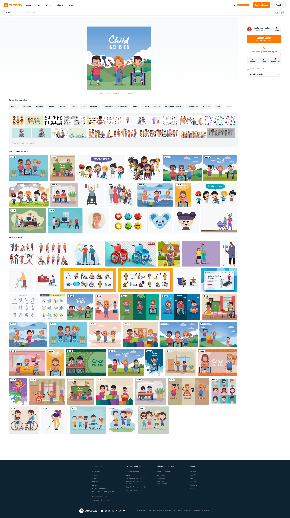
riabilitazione (192, 106)
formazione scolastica (173, 106)
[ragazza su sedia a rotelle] (182, 168)
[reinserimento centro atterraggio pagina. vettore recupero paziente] (219, 280)
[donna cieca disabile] (54, 420)
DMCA (128, 475)
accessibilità (108, 106)
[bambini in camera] (47, 391)
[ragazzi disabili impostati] (88, 420)
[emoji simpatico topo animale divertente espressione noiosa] (159, 220)
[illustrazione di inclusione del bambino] (80, 307)
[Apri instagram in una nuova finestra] (106, 511)
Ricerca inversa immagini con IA (103, 492)
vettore (218, 106)
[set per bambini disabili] (223, 391)
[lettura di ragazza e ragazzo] (180, 362)
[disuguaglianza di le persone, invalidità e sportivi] (21, 254)
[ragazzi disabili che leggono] (180, 307)
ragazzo (63, 106)
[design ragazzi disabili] (188, 391)
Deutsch (193, 482)
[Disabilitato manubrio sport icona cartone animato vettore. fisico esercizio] (92, 195)
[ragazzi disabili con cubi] (114, 391)
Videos (48, 5)
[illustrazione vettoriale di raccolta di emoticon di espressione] (128, 220)
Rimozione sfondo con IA (101, 497)
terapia (157, 106)
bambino (14, 106)
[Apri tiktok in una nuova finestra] (117, 511)
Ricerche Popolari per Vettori (134, 483)
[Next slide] (234, 106)
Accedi (278, 5)
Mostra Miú (221, 133)
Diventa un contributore (162, 483)
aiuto (135, 106)
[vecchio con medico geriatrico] (65, 220)
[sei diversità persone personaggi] (121, 195)
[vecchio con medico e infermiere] (27, 220)
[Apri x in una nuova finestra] (120, 511)
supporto (206, 106)
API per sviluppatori (99, 488)
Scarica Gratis (263, 38)
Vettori (28, 5)
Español (193, 475)
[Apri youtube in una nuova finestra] (124, 511)
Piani (234, 5)
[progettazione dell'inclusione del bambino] (220, 168)
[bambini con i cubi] (140, 334)
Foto (39, 5)
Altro (192, 488)
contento (51, 106)
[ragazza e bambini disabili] (105, 334)
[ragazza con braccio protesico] (18, 391)
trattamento (123, 106)
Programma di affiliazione (135, 478)
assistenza (94, 106)
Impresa (95, 482)
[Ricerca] (276, 12)
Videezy (95, 478)
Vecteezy (95, 475)
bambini (39, 106)
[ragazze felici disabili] (107, 307)
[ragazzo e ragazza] (217, 362)
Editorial (60, 5)
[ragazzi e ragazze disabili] (122, 420)
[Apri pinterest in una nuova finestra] (113, 511)
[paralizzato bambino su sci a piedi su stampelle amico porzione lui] (169, 254)
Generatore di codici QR (101, 500)
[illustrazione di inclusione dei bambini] (155, 195)
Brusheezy (96, 472)
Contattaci (161, 475)
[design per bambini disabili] (27, 362)
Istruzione (95, 485)
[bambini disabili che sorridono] (139, 307)
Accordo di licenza (133, 472)
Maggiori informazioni (256, 74)
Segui (277, 30)
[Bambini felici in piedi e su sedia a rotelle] (144, 168)
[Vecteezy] (13, 5)
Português (194, 478)
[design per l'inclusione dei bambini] (218, 334)
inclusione (27, 106)
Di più (71, 5)
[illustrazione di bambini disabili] (219, 307)
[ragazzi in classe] (64, 195)
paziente (145, 106)
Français (193, 485)
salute (74, 106)
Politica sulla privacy (185, 511)
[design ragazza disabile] (183, 195)
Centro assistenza (164, 472)
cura (83, 106)
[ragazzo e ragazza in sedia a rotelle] (24, 420)
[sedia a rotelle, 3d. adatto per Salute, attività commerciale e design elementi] (130, 254)
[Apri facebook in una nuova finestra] (102, 511)
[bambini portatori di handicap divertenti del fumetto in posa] (101, 168)
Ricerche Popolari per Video (134, 491)
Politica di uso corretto (201, 511)
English (193, 472)
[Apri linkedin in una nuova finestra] (109, 511)
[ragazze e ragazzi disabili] (153, 420)
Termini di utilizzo (170, 511)
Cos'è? (263, 69)
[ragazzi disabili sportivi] (28, 168)
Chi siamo (161, 478)
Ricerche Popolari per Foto (136, 487)
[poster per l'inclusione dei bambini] (62, 168)
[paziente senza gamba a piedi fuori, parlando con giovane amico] (88, 254)
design (229, 106)
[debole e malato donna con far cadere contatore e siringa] (229, 254)
